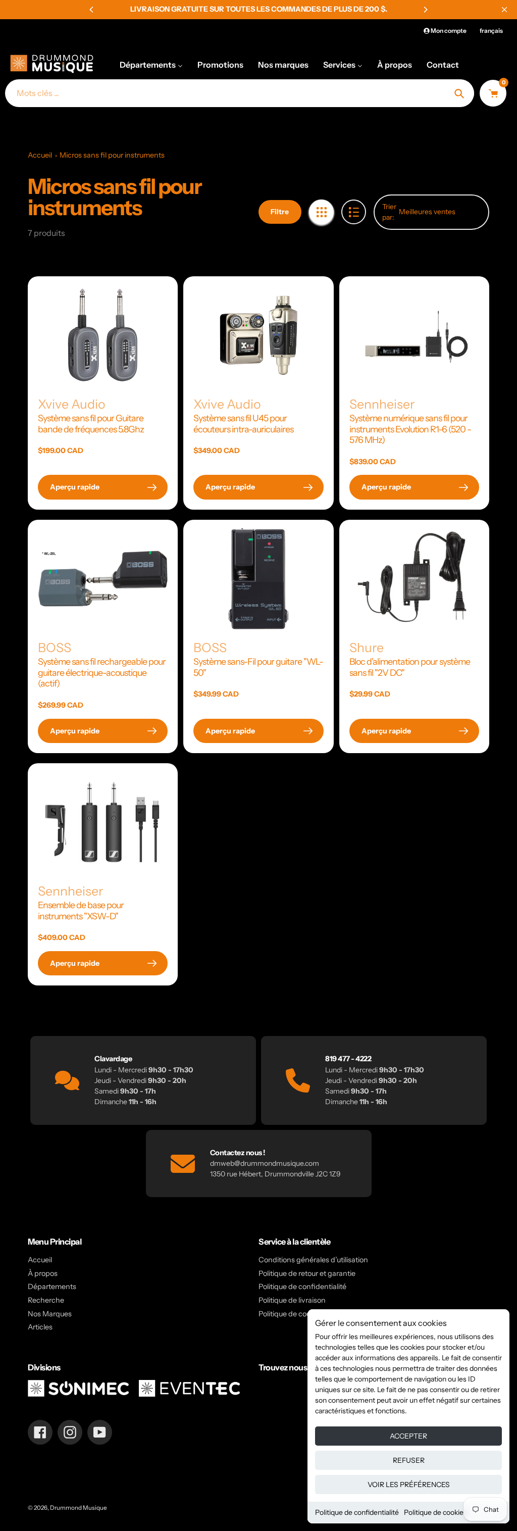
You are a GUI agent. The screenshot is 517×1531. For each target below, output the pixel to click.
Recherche (46, 1300)
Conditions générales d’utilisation (313, 1259)
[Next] (425, 10)
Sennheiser (382, 404)
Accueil (40, 155)
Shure (366, 647)
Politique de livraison (292, 1300)
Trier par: (389, 212)
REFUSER (409, 1460)
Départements (52, 1286)
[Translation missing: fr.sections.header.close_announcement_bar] (504, 10)
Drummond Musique (78, 1507)
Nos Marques (50, 1313)
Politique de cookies (435, 1512)
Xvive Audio (72, 404)
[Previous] (92, 10)
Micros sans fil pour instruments (112, 155)
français (491, 30)
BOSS (54, 647)
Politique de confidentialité (357, 1512)
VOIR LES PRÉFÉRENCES (409, 1484)
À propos (43, 1273)
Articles (40, 1326)
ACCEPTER (408, 1436)
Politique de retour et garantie (306, 1273)
